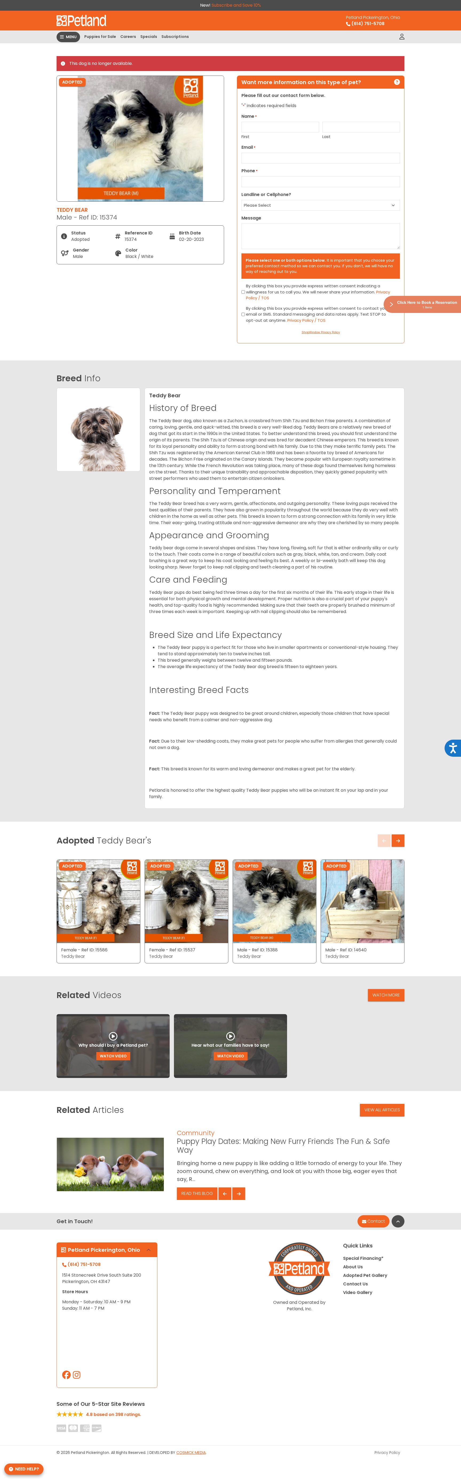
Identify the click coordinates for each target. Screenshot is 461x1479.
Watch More (386, 995)
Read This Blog (197, 1193)
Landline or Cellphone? (266, 194)
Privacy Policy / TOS (306, 320)
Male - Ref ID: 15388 (257, 950)
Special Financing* (363, 1258)
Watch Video (113, 1056)
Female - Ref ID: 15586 (84, 950)
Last (326, 136)
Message (251, 218)
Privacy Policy (387, 1452)
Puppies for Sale (100, 36)
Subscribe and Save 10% (236, 5)
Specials (148, 36)
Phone (249, 171)
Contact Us (355, 1284)
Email (248, 147)
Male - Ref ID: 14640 (346, 950)
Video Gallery (357, 1292)
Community (195, 1132)
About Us (353, 1267)
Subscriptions (175, 36)
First (245, 136)
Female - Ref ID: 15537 (172, 950)
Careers (128, 36)
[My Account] (401, 36)
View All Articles (382, 1110)
